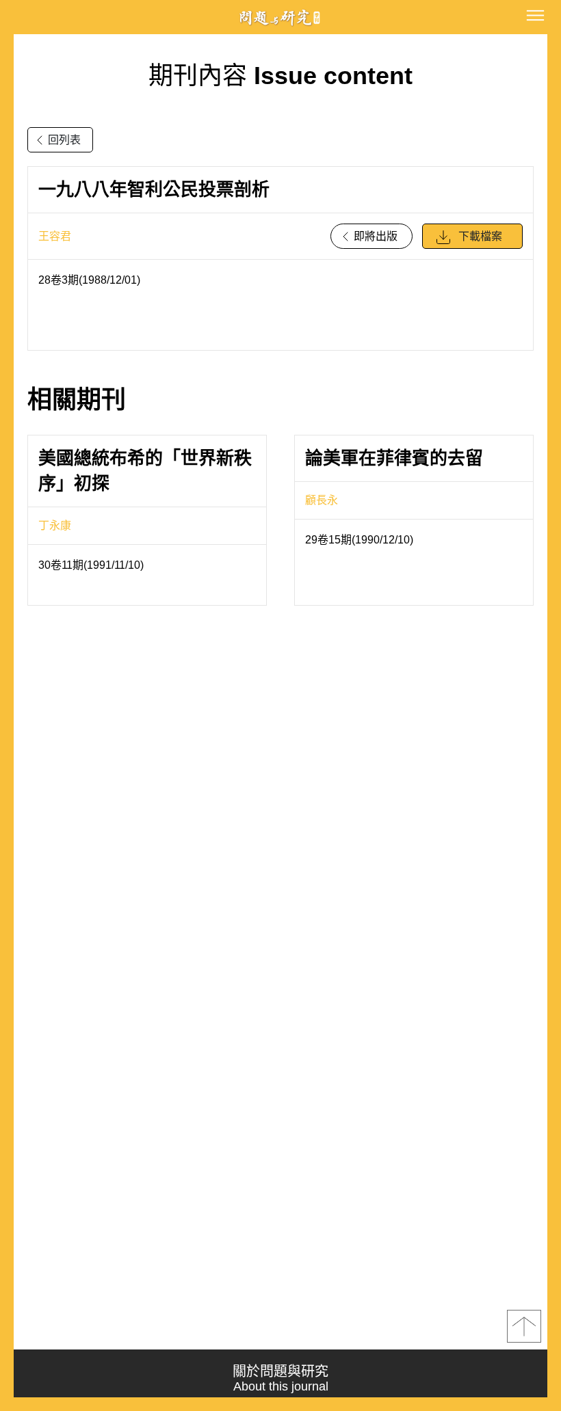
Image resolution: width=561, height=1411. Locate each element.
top (524, 1326)
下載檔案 (480, 236)
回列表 (64, 140)
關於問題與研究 (280, 1378)
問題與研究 (280, 17)
